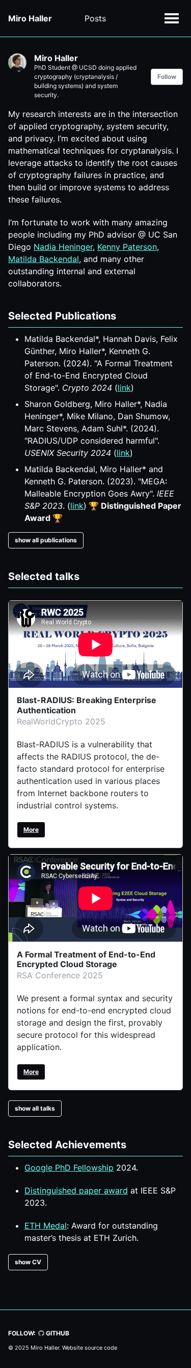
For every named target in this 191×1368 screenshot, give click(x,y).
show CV (28, 1262)
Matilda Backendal (43, 259)
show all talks (35, 1108)
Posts (95, 18)
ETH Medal (45, 1225)
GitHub (56, 1333)
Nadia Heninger (63, 247)
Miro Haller (30, 18)
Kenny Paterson (127, 247)
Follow (166, 76)
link (124, 388)
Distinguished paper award (76, 1190)
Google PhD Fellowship (69, 1167)
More (31, 829)
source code (101, 1347)
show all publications (46, 540)
